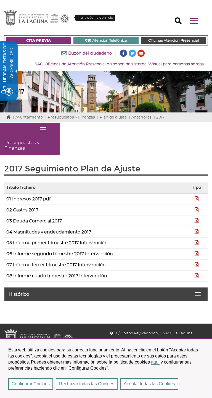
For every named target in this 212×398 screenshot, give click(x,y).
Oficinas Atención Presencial (173, 40)
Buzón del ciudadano (90, 53)
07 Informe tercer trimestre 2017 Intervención (56, 265)
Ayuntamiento (29, 117)
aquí (155, 362)
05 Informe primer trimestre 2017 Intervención (57, 243)
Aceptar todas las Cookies (149, 383)
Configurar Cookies (31, 383)
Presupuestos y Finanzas (71, 117)
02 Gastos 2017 (22, 210)
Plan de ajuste (113, 117)
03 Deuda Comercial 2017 (34, 221)
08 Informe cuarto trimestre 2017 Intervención (56, 276)
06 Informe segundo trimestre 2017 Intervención (59, 254)
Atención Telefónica (106, 40)
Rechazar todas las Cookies (86, 383)
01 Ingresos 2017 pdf (28, 199)
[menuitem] (38, 40)
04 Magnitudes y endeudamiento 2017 (48, 232)
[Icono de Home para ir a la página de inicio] (38, 335)
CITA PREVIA (38, 40)
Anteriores (141, 117)
